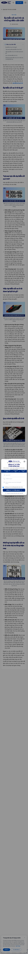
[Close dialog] (24, 461)
